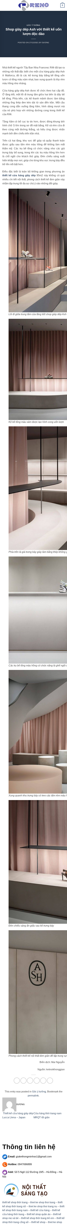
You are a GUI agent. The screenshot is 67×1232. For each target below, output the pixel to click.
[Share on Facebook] (23, 1081)
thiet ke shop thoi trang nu (43, 1206)
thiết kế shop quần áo (38, 1214)
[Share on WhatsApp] (17, 1081)
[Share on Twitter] (30, 1081)
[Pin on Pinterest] (43, 1081)
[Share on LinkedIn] (50, 1081)
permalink (33, 1095)
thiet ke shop (55, 1222)
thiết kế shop (38, 1222)
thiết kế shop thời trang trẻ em (37, 1218)
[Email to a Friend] (37, 1081)
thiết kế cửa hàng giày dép (19, 175)
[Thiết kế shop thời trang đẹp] (33, 5)
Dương (45, 42)
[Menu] (4, 5)
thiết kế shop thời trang (15, 1202)
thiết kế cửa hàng (40, 1210)
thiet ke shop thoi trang (42, 1202)
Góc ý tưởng (33, 25)
